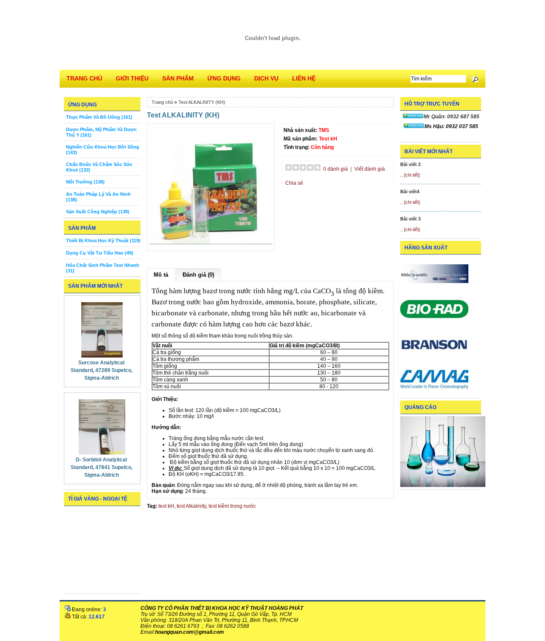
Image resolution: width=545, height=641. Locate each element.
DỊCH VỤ (266, 78)
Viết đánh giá (369, 169)
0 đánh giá (335, 169)
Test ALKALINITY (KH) (201, 102)
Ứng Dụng (224, 78)
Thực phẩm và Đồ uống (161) (99, 117)
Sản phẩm (178, 78)
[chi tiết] (412, 174)
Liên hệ (304, 78)
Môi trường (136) (85, 181)
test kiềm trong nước (232, 506)
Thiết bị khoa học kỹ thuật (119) (103, 240)
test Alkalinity (191, 506)
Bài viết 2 (410, 164)
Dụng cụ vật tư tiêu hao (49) (99, 252)
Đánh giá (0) (198, 275)
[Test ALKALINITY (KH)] (210, 247)
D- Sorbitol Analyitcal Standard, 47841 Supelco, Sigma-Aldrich (101, 467)
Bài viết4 (409, 191)
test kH (166, 506)
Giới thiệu (132, 78)
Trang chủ (84, 78)
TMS (323, 130)
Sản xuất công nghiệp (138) (97, 211)
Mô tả (161, 275)
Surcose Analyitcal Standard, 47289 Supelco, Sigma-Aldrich (101, 370)
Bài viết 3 (410, 218)
